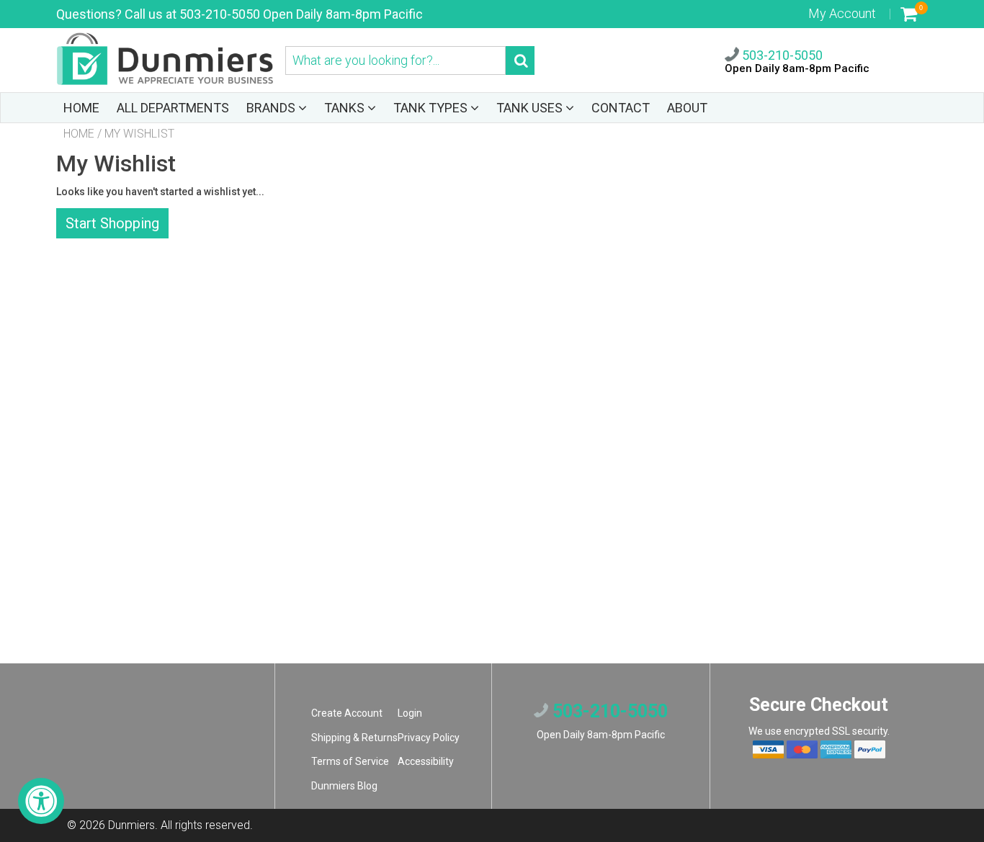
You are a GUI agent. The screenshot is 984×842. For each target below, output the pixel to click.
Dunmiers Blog (344, 786)
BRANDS (272, 107)
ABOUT (687, 107)
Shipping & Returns (354, 737)
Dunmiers (131, 825)
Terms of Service (350, 761)
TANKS (345, 107)
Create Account (347, 713)
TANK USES (530, 107)
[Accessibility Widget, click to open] (41, 801)
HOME (81, 107)
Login (410, 713)
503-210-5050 (781, 55)
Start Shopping (112, 223)
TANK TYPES (431, 107)
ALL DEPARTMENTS (173, 107)
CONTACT (620, 107)
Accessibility (426, 761)
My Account (842, 13)
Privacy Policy (429, 737)
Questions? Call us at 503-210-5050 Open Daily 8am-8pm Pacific (239, 14)
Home (78, 133)
